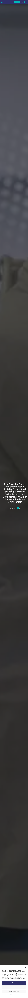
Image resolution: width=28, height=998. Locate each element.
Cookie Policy (10, 995)
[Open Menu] (2, 2)
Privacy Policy (17, 995)
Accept (14, 983)
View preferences (14, 991)
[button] (25, 967)
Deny (14, 987)
